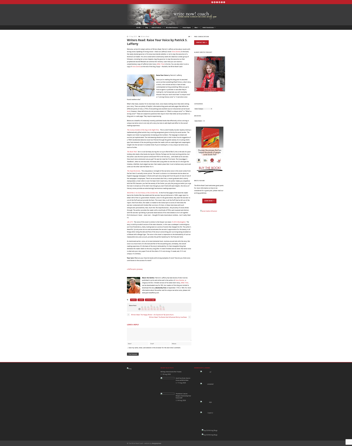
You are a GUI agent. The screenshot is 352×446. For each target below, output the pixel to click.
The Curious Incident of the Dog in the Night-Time (143, 130)
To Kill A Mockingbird (178, 222)
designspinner (156, 443)
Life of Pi (130, 222)
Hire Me (138, 27)
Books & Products (156, 27)
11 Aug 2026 (181, 383)
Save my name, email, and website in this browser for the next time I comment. (155, 348)
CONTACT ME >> (201, 42)
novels (141, 300)
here (128, 111)
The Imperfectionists (133, 171)
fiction (133, 300)
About (196, 27)
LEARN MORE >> (209, 201)
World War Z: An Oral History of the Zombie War (142, 193)
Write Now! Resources (172, 27)
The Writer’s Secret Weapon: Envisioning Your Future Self (183, 395)
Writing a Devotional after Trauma (171, 371)
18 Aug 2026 (166, 374)
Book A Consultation (208, 27)
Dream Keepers (187, 27)
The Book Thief (132, 152)
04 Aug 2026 (181, 400)
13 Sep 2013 (133, 36)
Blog (146, 27)
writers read (150, 300)
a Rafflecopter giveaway (135, 269)
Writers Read (145, 36)
